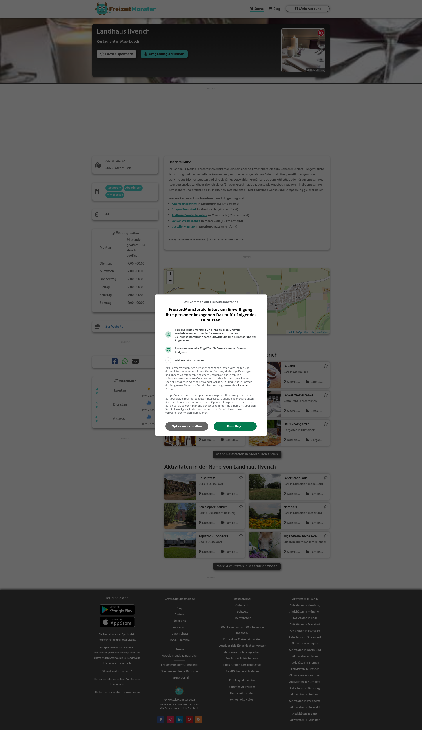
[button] (211, 360)
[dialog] (211, 365)
